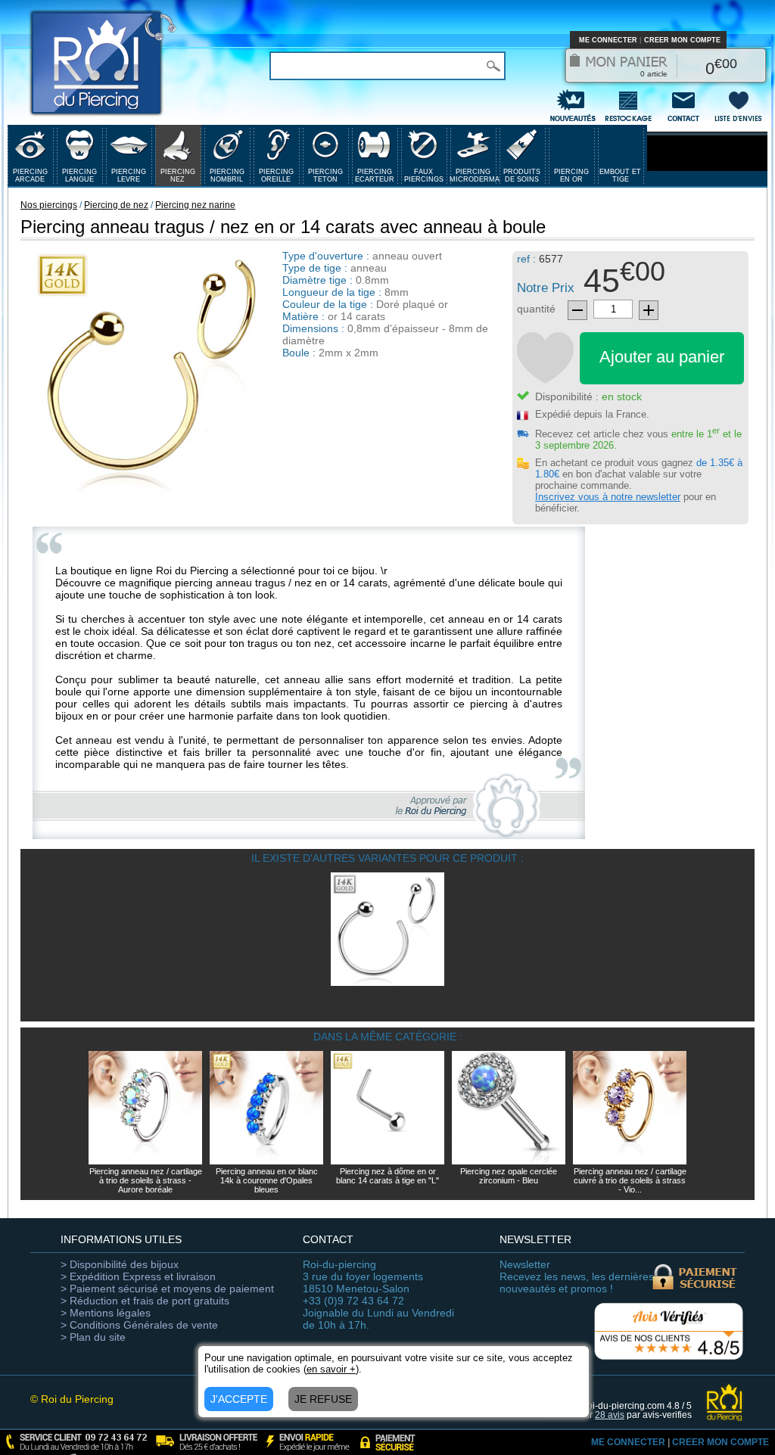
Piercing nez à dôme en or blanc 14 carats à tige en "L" (387, 1176)
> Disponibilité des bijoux (120, 1264)
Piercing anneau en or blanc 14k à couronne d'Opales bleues (267, 1180)
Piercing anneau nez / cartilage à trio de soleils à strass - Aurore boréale (145, 1180)
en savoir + (331, 1369)
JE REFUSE (323, 1399)
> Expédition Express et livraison (138, 1276)
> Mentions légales (106, 1313)
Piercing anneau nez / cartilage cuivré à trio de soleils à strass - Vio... (630, 1180)
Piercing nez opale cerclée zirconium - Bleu (508, 1176)
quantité (536, 309)
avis (609, 1414)
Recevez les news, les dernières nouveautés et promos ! (577, 1276)
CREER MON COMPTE (682, 40)
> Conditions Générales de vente (139, 1325)
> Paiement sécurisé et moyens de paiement (167, 1288)
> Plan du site (93, 1337)
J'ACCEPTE (238, 1399)
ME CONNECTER (608, 40)
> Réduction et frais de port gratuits (145, 1301)
